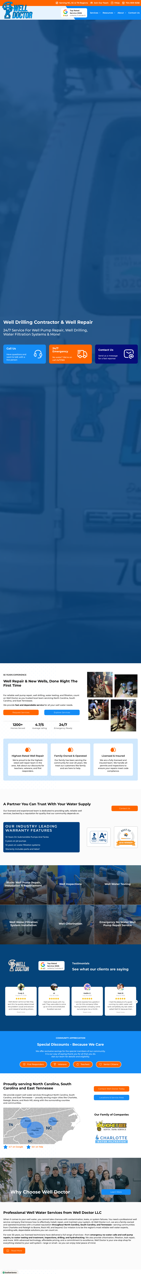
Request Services (20, 712)
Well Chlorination (70, 923)
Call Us (11, 348)
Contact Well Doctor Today (111, 1089)
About (121, 13)
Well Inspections (70, 884)
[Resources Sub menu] (114, 13)
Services (94, 13)
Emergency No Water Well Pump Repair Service (117, 923)
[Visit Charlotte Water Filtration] (111, 1139)
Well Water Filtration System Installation (23, 923)
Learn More (116, 1192)
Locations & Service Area (111, 1097)
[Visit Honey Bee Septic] (111, 1125)
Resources (108, 13)
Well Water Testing (118, 884)
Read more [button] (21, 1012)
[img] (13, 1147)
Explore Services (62, 712)
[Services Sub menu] (99, 13)
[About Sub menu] (125, 13)
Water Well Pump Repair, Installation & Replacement (23, 884)
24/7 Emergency (60, 350)
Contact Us (134, 13)
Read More (16, 1250)
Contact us (124, 808)
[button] (136, 1001)
